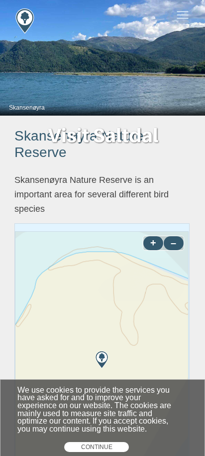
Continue (96, 447)
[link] (73, 15)
